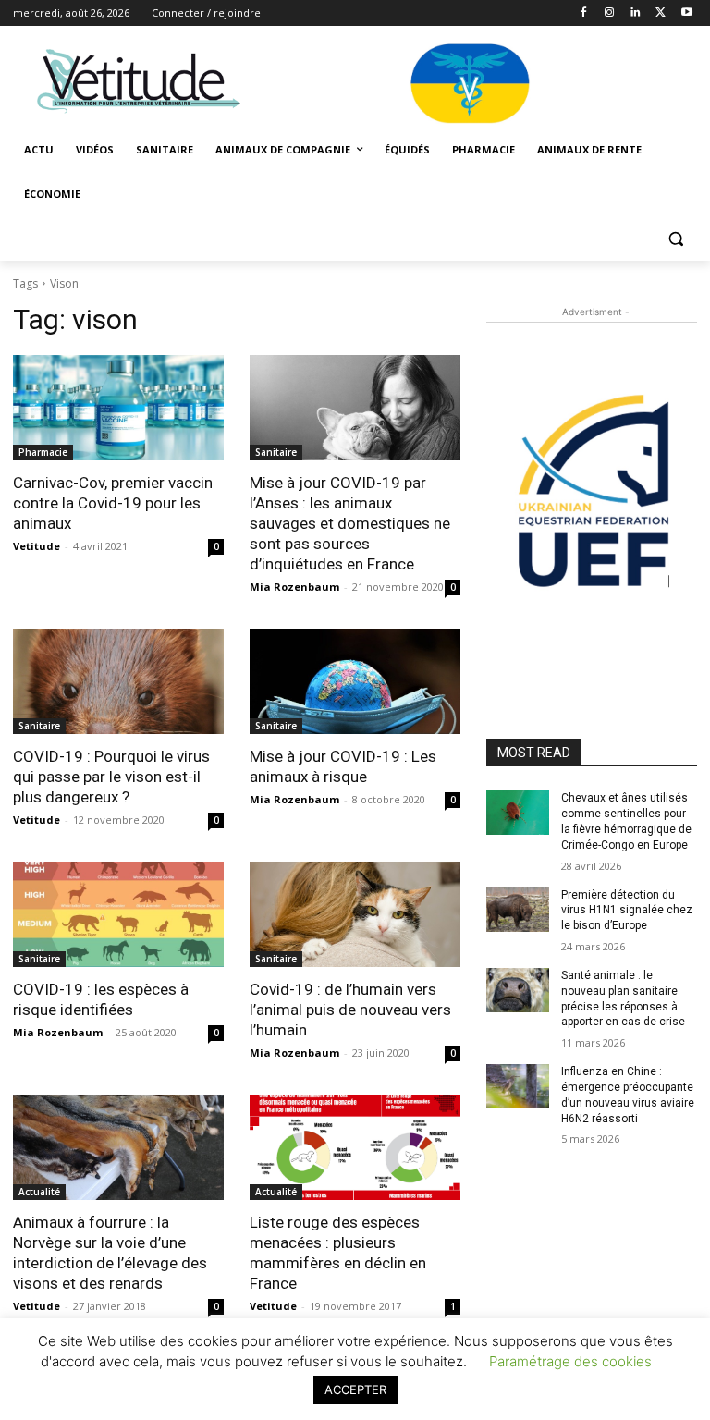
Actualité (39, 1191)
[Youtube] (686, 13)
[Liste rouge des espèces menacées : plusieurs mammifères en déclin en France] (355, 1147)
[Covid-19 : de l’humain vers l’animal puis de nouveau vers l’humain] (355, 914)
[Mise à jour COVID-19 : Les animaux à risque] (355, 681)
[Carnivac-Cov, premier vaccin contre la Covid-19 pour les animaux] (118, 407)
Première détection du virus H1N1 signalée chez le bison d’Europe (626, 910)
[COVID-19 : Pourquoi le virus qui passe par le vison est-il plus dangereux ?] (118, 681)
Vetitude (36, 546)
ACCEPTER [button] (355, 1389)
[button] (675, 239)
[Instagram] (609, 13)
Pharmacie (42, 452)
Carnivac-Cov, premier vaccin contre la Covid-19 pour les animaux (113, 502)
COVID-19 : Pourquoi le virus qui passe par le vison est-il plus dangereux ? (111, 776)
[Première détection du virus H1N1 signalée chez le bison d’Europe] (517, 910)
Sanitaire (276, 452)
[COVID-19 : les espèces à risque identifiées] (118, 914)
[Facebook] (583, 13)
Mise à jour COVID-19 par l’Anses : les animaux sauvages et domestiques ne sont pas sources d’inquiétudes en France (350, 523)
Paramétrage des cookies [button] (570, 1361)
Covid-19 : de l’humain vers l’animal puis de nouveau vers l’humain (350, 1009)
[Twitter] (660, 13)
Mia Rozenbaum (294, 587)
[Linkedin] (635, 13)
